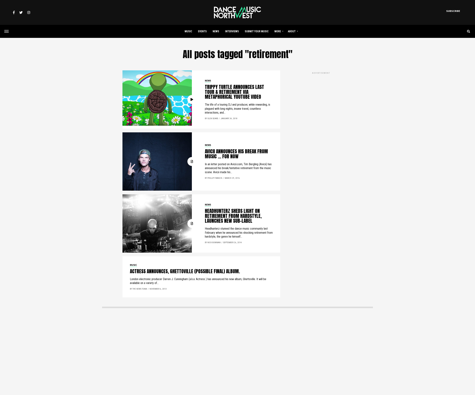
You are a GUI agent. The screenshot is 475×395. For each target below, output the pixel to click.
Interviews (232, 31)
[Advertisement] (321, 101)
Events (202, 31)
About (292, 31)
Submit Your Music (256, 31)
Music (188, 31)
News (216, 31)
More (277, 31)
